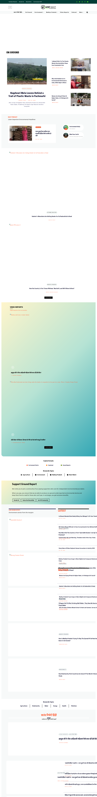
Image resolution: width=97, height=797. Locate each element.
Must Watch (72, 475)
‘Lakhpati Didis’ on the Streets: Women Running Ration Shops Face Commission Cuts (60, 63)
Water (46, 706)
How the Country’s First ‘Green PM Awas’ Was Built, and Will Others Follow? (51, 289)
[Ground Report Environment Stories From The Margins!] (48, 7)
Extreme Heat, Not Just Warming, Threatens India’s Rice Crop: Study (77, 538)
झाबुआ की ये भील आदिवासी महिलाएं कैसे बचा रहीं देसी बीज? (26, 373)
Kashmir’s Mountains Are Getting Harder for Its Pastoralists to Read (52, 216)
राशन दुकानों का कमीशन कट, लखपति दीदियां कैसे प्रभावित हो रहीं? (43, 133)
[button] (22, 12)
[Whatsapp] (77, 2)
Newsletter (29, 1)
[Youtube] (88, 2)
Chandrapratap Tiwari (19, 442)
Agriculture (26, 475)
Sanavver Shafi (63, 644)
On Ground (28, 12)
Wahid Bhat (55, 85)
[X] (80, 2)
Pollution (74, 706)
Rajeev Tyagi (22, 100)
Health (64, 706)
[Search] (87, 12)
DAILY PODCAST (12, 117)
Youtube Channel (13, 1)
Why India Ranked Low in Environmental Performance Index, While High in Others (59, 81)
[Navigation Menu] (10, 7)
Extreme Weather (52, 212)
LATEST (62, 511)
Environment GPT (38, 1)
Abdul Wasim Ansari (57, 67)
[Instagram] (82, 2)
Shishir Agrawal (17, 375)
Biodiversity (62, 669)
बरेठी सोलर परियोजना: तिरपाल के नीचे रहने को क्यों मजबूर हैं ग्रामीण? (28, 440)
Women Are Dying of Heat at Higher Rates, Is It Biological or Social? (60, 98)
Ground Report (63, 601)
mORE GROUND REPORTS (14, 510)
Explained (50, 465)
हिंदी (47, 765)
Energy (55, 706)
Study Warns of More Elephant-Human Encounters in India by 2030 (77, 548)
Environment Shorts (34, 465)
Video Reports (64, 12)
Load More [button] (48, 447)
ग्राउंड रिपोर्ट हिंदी (49, 715)
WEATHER (63, 570)
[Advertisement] (48, 38)
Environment (41, 475)
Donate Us (21, 1)
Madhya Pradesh (27, 88)
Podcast (74, 12)
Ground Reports (66, 465)
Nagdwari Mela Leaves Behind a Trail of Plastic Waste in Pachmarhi (26, 94)
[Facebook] (85, 2)
